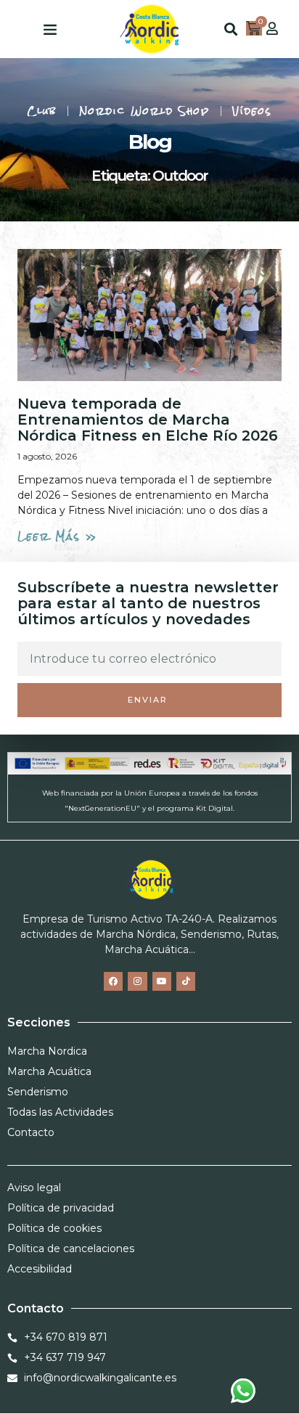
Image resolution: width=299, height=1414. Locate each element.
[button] (50, 29)
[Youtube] (161, 981)
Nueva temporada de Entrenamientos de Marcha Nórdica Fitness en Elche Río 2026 (147, 419)
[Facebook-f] (113, 981)
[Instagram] (137, 981)
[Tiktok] (185, 981)
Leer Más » (57, 536)
